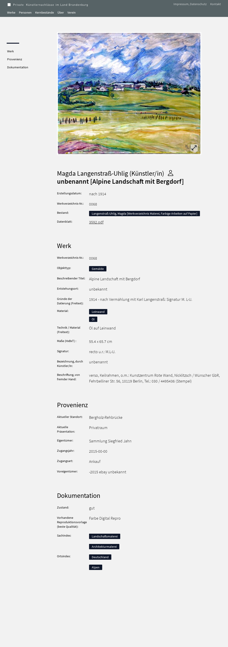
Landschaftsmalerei (105, 536)
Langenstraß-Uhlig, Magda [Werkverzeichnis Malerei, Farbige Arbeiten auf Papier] (144, 214)
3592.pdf (96, 222)
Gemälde (98, 269)
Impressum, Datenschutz (190, 4)
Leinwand (98, 312)
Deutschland (100, 557)
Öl (93, 319)
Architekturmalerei (104, 547)
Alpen (96, 567)
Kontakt (215, 4)
